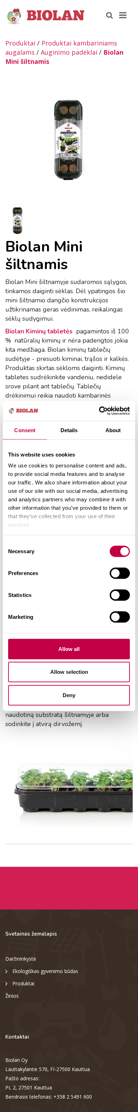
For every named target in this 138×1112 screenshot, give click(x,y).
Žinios (12, 995)
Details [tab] (69, 430)
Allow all (69, 649)
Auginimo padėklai (69, 52)
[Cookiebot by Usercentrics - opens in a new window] (99, 411)
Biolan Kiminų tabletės (39, 331)
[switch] (120, 573)
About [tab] (113, 430)
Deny (69, 695)
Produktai (20, 43)
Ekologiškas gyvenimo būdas (45, 971)
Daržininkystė (20, 958)
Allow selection (69, 672)
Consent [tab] (24, 430)
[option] (69, 139)
